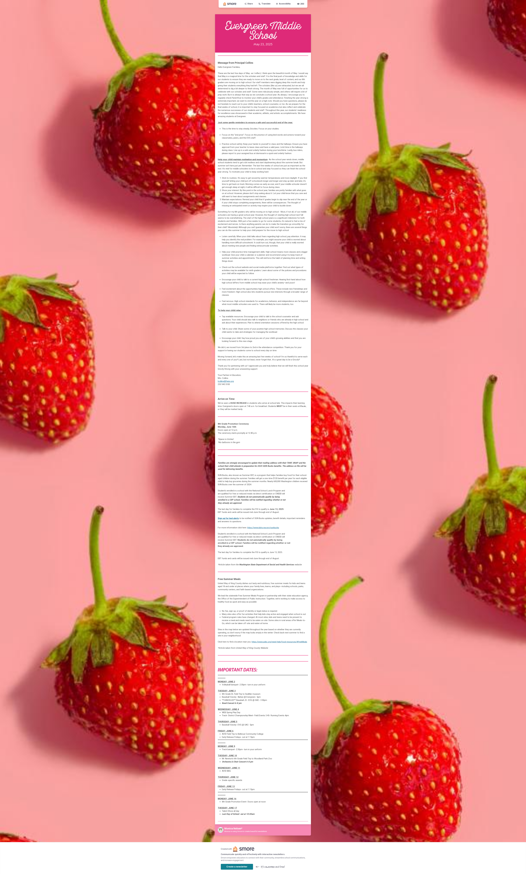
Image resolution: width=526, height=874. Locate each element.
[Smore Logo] (230, 4)
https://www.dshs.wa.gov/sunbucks (263, 527)
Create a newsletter (236, 866)
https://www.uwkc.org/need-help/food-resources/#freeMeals (279, 642)
